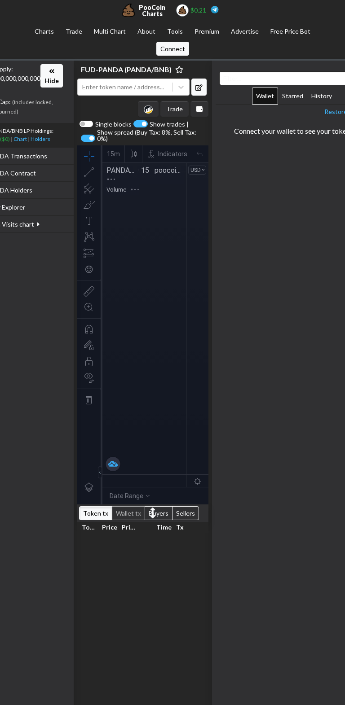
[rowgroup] (142, 617)
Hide (51, 80)
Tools (175, 31)
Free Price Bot (290, 31)
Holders (40, 139)
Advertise (245, 31)
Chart (20, 139)
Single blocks (113, 124)
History (321, 96)
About (146, 31)
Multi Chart (110, 31)
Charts (44, 31)
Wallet (265, 96)
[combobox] (127, 87)
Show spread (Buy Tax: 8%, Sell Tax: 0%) (146, 135)
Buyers (158, 513)
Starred (292, 96)
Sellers (185, 513)
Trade (74, 31)
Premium (207, 31)
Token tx (95, 513)
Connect (172, 49)
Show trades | (169, 124)
